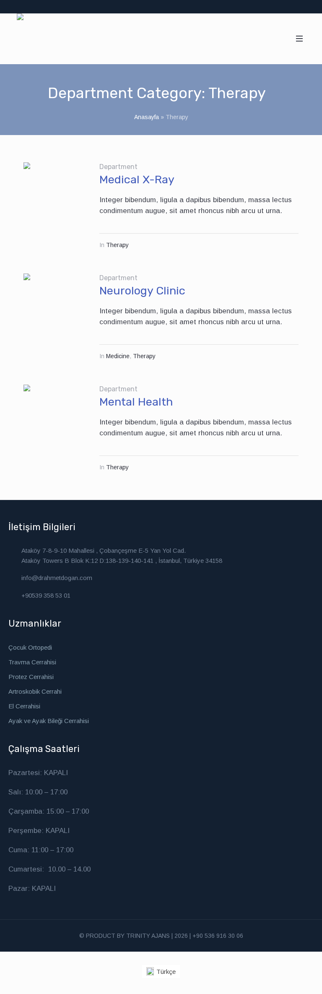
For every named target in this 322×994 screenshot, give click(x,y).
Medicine (118, 356)
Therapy (117, 245)
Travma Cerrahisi (32, 662)
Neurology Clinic (142, 290)
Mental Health (136, 402)
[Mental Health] (55, 416)
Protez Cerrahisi (31, 676)
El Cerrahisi (24, 706)
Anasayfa (146, 117)
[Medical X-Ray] (55, 194)
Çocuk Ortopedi (30, 647)
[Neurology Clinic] (55, 305)
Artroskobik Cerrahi (35, 691)
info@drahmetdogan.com (56, 577)
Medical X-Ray (136, 179)
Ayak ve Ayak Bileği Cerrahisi (48, 720)
